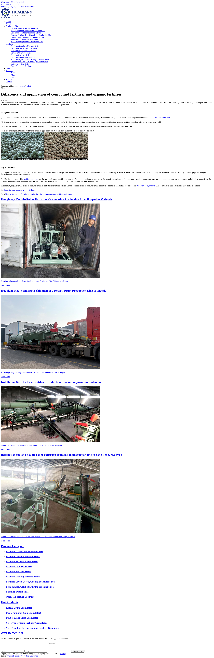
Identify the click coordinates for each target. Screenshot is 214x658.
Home (8, 22)
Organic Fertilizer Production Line (24, 28)
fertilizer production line (160, 117)
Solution (9, 71)
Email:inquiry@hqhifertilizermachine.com (17, 6)
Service (9, 79)
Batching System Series (20, 64)
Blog (13, 75)
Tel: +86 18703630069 (10, 4)
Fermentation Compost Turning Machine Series (29, 62)
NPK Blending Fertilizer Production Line (27, 42)
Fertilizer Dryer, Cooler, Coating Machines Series (30, 59)
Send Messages (77, 651)
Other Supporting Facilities (21, 66)
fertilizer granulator (31, 179)
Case (8, 68)
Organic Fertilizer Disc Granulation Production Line (31, 35)
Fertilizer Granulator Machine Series (25, 46)
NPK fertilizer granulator (146, 186)
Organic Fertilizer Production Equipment (22, 656)
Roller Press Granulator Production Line (26, 39)
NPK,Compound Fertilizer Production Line (28, 31)
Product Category (12, 546)
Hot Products (9, 602)
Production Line (12, 26)
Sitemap (63, 654)
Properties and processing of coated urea (20, 190)
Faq (12, 77)
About (8, 24)
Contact (9, 82)
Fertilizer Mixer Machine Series (23, 51)
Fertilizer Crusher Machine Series (24, 48)
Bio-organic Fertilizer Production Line (26, 33)
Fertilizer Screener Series (20, 55)
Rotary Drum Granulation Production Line (27, 37)
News (13, 73)
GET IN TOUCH (12, 633)
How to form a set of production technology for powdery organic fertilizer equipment (38, 194)
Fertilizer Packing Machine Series (24, 57)
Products (9, 44)
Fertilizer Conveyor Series (21, 53)
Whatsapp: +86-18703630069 (12, 2)
